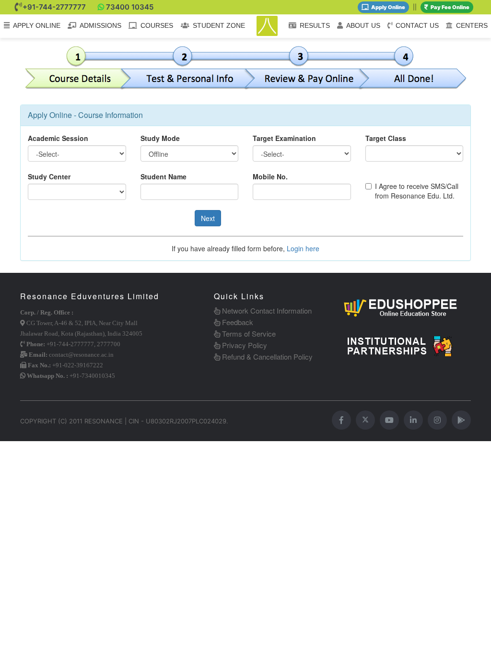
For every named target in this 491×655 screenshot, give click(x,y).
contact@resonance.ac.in (81, 354)
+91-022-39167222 (77, 365)
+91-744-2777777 (54, 7)
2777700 (108, 344)
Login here (303, 248)
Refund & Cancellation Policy (266, 356)
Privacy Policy (243, 345)
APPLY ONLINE (36, 25)
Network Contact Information (266, 310)
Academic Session (58, 138)
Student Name (163, 176)
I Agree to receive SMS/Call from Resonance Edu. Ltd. (416, 190)
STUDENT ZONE (219, 25)
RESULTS (315, 25)
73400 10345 (129, 7)
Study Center (49, 176)
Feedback (236, 322)
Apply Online (388, 7)
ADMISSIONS (100, 25)
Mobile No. (270, 176)
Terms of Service (248, 333)
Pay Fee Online (450, 7)
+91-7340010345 (92, 375)
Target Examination (284, 138)
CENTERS (472, 25)
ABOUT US (363, 25)
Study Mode (160, 138)
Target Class (385, 138)
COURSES (156, 25)
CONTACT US (417, 25)
